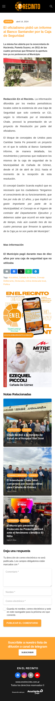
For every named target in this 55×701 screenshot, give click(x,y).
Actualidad (13, 277)
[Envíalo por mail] (6, 271)
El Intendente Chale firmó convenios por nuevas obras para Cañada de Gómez (25, 484)
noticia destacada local (36, 281)
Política (6, 284)
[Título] (31, 675)
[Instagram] (24, 675)
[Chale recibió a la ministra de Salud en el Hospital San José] (27, 400)
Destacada (19, 281)
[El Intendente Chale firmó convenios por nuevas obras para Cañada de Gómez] (27, 449)
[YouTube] (37, 675)
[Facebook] (18, 675)
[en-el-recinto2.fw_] (27, 6)
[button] (51, 6)
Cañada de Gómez (27, 277)
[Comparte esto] (14, 271)
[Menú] (3, 6)
